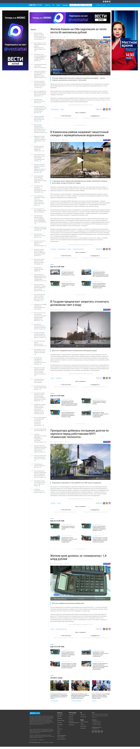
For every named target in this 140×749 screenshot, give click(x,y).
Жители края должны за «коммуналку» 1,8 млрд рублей (68, 285)
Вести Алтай (101, 73)
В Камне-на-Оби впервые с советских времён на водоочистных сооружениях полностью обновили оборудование (100, 666)
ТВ (53, 5)
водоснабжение (62, 249)
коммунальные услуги (78, 249)
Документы (71, 724)
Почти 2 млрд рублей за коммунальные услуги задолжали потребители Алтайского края (99, 285)
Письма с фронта (61, 739)
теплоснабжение (55, 109)
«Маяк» (82, 724)
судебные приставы (76, 700)
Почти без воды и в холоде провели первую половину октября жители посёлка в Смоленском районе (100, 540)
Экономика (81, 478)
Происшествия (60, 720)
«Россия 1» (83, 714)
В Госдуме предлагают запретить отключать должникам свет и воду (67, 273)
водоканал (53, 249)
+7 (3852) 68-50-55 (96, 721)
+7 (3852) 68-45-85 (96, 723)
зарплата (53, 503)
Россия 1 (73, 5)
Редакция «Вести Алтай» (61, 73)
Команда (71, 716)
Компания (65, 5)
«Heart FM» (83, 728)
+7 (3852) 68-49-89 (96, 724)
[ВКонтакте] (103, 1)
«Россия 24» (83, 716)
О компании (71, 714)
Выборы (88, 5)
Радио (58, 5)
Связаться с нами (100, 5)
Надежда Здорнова (61, 598)
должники (58, 378)
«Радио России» (84, 721)
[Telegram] (107, 1)
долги (62, 109)
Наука (58, 731)
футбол (94, 700)
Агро (58, 726)
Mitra (52, 742)
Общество (80, 73)
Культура (59, 729)
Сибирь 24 (81, 5)
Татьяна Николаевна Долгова (61, 176)
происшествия (54, 700)
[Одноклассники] (105, 1)
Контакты (71, 719)
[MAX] (109, 1)
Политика (59, 722)
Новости (47, 5)
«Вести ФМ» (83, 726)
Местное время (101, 176)
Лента (33, 29)
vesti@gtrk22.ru (95, 728)
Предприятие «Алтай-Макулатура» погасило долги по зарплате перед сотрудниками (100, 414)
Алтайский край (101, 598)
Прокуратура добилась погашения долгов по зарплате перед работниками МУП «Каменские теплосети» (101, 274)
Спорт (58, 733)
